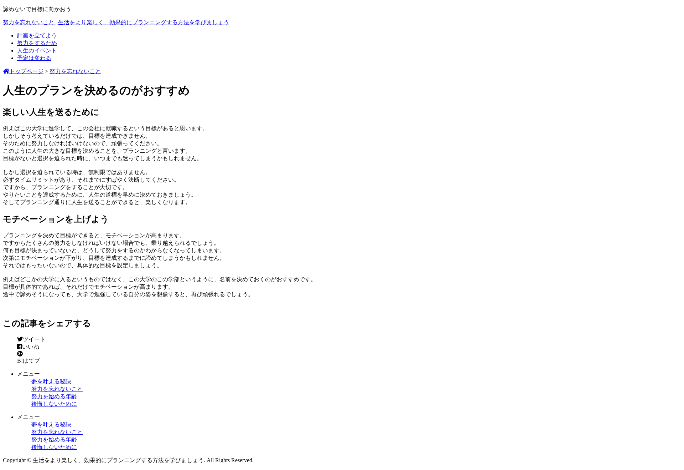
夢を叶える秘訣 (51, 381)
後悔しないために (54, 404)
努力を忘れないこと (57, 389)
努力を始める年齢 (54, 396)
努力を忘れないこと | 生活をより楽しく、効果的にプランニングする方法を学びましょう (116, 22)
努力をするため (37, 43)
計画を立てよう (37, 35)
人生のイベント (37, 50)
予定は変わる (34, 58)
